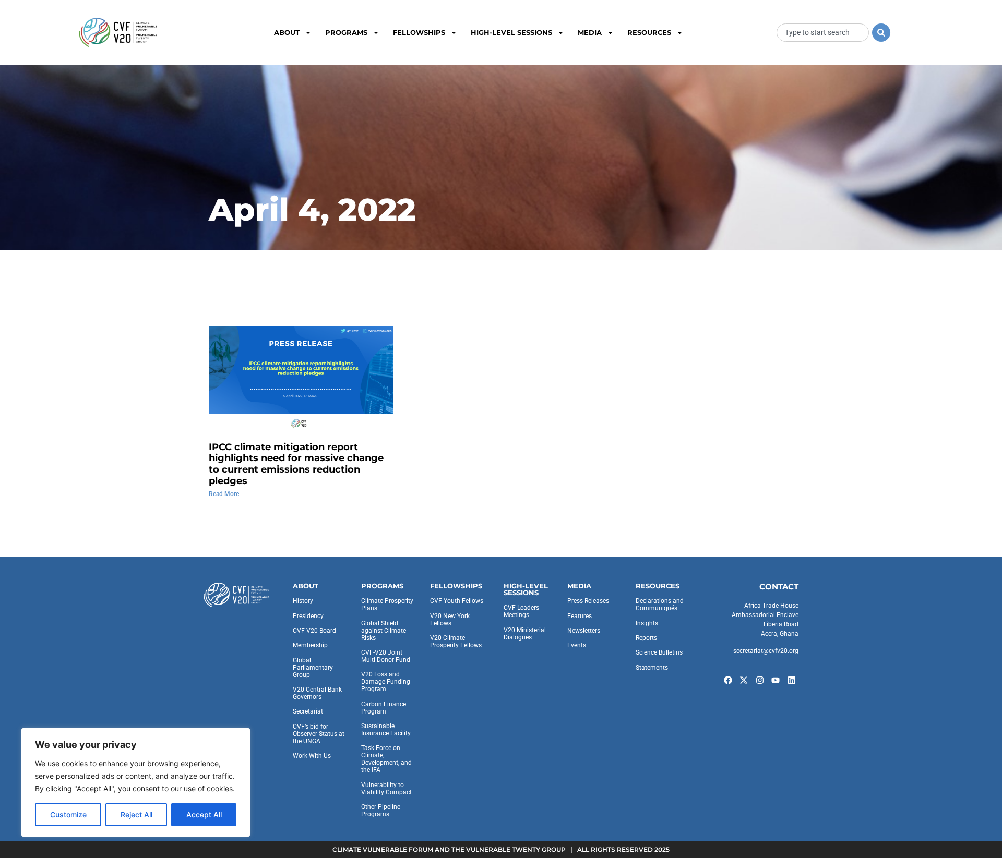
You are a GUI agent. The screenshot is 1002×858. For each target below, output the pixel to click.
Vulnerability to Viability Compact (386, 788)
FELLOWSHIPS (456, 586)
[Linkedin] (791, 680)
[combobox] (823, 32)
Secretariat (308, 711)
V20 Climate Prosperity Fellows (456, 641)
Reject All (136, 814)
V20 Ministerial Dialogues (525, 633)
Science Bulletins (659, 652)
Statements (652, 667)
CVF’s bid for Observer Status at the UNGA (318, 734)
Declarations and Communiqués (660, 604)
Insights (647, 623)
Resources (649, 32)
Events (576, 645)
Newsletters (583, 630)
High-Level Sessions (511, 32)
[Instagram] (760, 680)
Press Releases (588, 601)
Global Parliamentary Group (313, 668)
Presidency (308, 616)
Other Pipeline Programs (380, 810)
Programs (346, 32)
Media (590, 32)
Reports (646, 638)
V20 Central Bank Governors (317, 693)
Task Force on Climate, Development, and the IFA (386, 759)
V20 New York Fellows (450, 619)
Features (579, 616)
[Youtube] (776, 680)
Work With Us (312, 755)
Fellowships (419, 32)
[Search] (881, 32)
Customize (68, 814)
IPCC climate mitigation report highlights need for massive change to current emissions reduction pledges (296, 464)
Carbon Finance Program (383, 707)
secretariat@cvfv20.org (765, 651)
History (303, 601)
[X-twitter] (743, 680)
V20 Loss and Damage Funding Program (385, 682)
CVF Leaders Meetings (521, 611)
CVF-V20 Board (314, 630)
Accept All (204, 814)
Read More (224, 494)
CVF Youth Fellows (456, 601)
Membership (310, 645)
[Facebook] (728, 680)
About (287, 32)
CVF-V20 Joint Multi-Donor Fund (385, 656)
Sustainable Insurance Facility (386, 729)
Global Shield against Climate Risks (383, 631)
